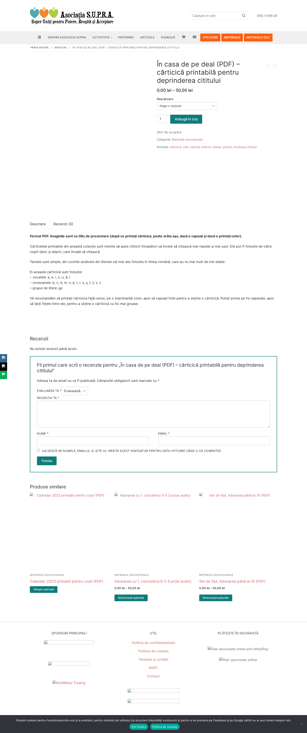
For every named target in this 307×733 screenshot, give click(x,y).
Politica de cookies (153, 651)
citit (185, 147)
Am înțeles (139, 726)
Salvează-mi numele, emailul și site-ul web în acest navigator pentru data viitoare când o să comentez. (132, 451)
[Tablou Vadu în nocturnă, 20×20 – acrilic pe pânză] (275, 65)
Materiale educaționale (187, 139)
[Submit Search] (244, 15)
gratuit (227, 147)
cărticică (175, 147)
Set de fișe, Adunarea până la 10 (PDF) (232, 581)
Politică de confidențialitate (153, 643)
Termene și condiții (153, 659)
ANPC (153, 668)
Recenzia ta (48, 398)
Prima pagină (39, 47)
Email (164, 433)
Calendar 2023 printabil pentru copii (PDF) (66, 581)
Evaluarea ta (49, 390)
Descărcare (165, 99)
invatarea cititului (245, 147)
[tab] (38, 224)
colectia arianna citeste (205, 147)
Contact (153, 676)
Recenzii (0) (63, 224)
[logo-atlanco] (69, 664)
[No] (302, 724)
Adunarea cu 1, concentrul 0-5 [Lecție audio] (152, 581)
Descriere (38, 224)
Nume (42, 433)
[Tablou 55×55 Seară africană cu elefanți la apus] (267, 65)
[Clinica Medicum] (69, 643)
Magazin (61, 47)
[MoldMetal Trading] (68, 683)
